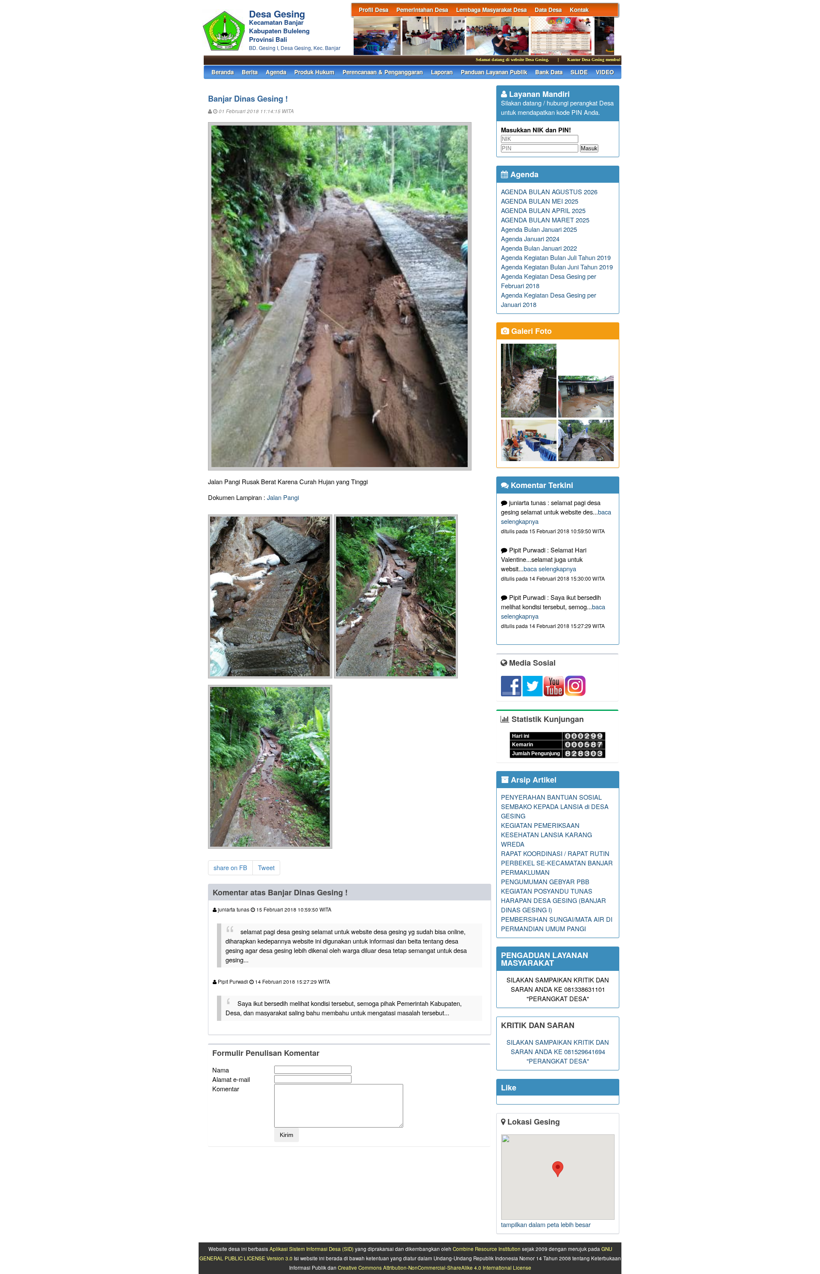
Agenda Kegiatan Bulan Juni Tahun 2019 (557, 266)
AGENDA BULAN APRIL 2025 (543, 210)
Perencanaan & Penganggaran (383, 72)
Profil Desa (373, 10)
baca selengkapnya (550, 568)
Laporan (442, 72)
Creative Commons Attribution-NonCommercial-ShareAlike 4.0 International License (434, 1267)
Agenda (276, 72)
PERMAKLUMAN (525, 872)
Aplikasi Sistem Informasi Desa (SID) (311, 1248)
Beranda (222, 72)
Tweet (266, 867)
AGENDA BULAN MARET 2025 (545, 219)
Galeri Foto (530, 330)
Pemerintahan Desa (422, 10)
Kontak (579, 10)
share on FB (230, 867)
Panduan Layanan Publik (494, 72)
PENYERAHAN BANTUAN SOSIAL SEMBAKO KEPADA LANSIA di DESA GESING (555, 806)
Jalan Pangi (283, 497)
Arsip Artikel (532, 779)
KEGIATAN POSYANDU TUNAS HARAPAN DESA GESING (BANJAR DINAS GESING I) (553, 900)
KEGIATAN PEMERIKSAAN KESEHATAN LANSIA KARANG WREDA (546, 834)
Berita (250, 72)
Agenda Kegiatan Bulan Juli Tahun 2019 (556, 257)
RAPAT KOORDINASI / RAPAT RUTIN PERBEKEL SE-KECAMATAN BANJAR (557, 858)
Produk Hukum (314, 72)
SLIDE (579, 72)
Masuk (589, 148)
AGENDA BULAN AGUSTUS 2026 (549, 191)
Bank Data (548, 72)
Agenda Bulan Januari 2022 (539, 247)
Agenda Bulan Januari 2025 (539, 229)
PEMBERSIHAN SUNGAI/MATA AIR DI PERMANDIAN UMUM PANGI (556, 924)
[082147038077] (557, 1177)
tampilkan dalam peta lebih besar (546, 1224)
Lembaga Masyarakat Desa (491, 10)
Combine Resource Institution (487, 1248)
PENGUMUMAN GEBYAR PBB (545, 881)
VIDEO (605, 72)
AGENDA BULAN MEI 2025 (539, 200)
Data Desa (548, 10)
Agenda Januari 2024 (530, 238)
